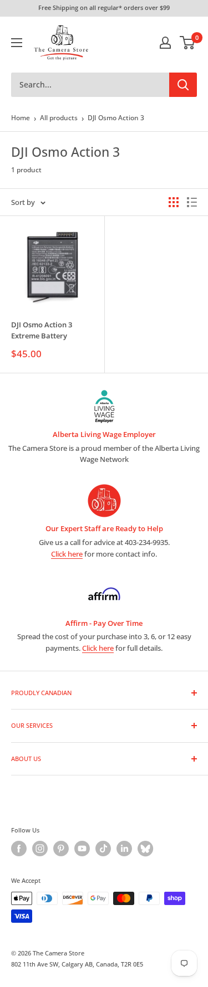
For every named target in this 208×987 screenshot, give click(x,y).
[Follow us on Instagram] (40, 848)
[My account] (165, 43)
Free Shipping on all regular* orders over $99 (104, 7)
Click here (67, 554)
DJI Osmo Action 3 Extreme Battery (41, 330)
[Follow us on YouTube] (82, 848)
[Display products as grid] (174, 202)
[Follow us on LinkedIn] (124, 848)
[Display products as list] (192, 202)
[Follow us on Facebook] (19, 848)
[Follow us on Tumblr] (145, 848)
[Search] (183, 85)
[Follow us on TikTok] (103, 848)
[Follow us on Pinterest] (61, 848)
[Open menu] (16, 42)
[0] (188, 42)
